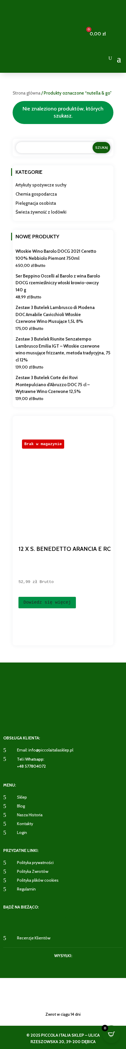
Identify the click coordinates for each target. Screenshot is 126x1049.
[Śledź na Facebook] (41, 921)
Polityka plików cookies (38, 880)
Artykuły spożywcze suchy (41, 185)
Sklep (22, 797)
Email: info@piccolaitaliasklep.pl (45, 750)
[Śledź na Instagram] (56, 921)
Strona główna (26, 93)
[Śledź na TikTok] (85, 921)
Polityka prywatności (35, 862)
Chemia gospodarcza (36, 194)
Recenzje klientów (33, 938)
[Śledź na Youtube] (70, 921)
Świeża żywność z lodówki (41, 212)
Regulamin (26, 889)
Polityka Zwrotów (32, 871)
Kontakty (25, 823)
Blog (21, 806)
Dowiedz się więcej (47, 602)
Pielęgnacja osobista (36, 203)
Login (22, 832)
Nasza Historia (29, 814)
